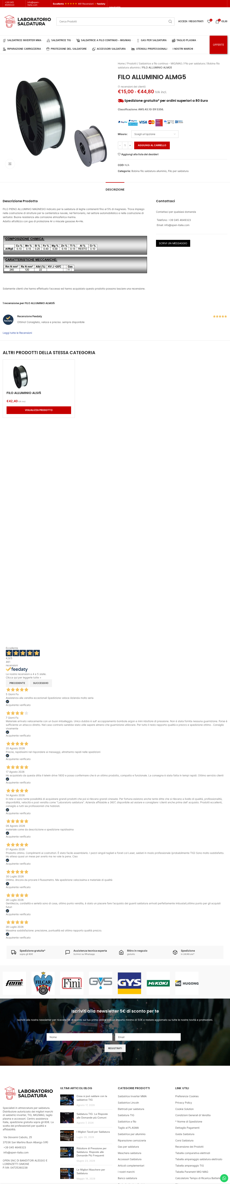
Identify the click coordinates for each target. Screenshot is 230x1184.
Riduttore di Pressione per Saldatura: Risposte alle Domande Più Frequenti (92, 1152)
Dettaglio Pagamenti (187, 1127)
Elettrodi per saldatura (131, 1108)
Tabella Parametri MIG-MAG (191, 1171)
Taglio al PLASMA (128, 1127)
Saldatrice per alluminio (131, 1134)
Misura (122, 134)
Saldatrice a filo (127, 1121)
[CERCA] (170, 21)
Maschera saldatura (129, 1153)
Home (121, 63)
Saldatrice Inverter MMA (132, 1096)
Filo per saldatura (194, 63)
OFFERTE (218, 44)
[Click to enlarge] (10, 163)
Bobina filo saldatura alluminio (149, 171)
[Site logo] (28, 21)
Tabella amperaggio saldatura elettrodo (198, 1159)
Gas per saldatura (128, 1146)
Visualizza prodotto (39, 410)
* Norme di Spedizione (188, 1121)
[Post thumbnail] (67, 1100)
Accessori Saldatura (129, 1159)
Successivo (40, 683)
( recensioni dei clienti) (132, 86)
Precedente (17, 683)
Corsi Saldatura (184, 1140)
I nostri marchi (126, 1171)
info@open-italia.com (33, 3)
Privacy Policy (183, 1102)
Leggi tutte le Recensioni (17, 332)
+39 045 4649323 (9, 3)
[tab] (115, 187)
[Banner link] (14, 983)
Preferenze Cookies (187, 1096)
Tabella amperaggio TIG (189, 1165)
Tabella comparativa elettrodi (192, 1153)
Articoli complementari (131, 1165)
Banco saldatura (127, 1178)
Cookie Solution (184, 1108)
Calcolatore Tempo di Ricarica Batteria (198, 1178)
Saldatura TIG (126, 1115)
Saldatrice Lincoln (128, 1102)
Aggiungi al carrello (152, 145)
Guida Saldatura (184, 1134)
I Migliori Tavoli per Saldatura (93, 1131)
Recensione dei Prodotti (189, 1146)
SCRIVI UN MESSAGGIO (173, 243)
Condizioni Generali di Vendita (193, 1115)
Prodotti (132, 63)
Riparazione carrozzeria (132, 1140)
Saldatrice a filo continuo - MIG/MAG (160, 63)
